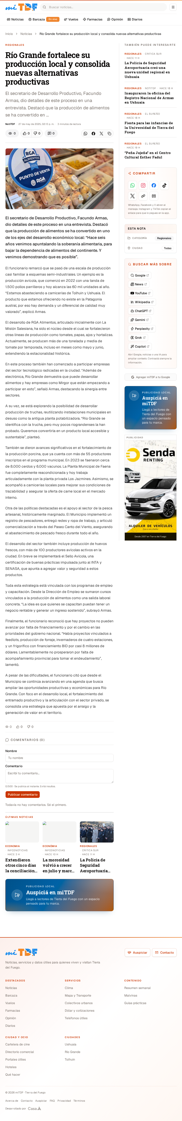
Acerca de (11, 1101)
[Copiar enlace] (109, 134)
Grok (138, 338)
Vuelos (10, 1003)
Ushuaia (70, 1044)
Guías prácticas (135, 1003)
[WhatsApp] (85, 134)
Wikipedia (142, 302)
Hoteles (10, 1067)
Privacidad (64, 1101)
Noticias (26, 34)
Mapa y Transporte (78, 995)
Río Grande (72, 1052)
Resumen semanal (137, 988)
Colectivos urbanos (79, 1003)
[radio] (26, 133)
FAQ (52, 1101)
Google (140, 275)
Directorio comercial (19, 1052)
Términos (79, 1101)
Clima (69, 988)
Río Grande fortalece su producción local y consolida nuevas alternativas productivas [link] (100, 34)
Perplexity (142, 329)
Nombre (11, 751)
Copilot (140, 346)
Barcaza (11, 995)
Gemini (140, 320)
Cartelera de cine (17, 1044)
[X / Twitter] (101, 134)
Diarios (10, 1026)
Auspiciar (140, 953)
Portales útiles (15, 1059)
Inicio (9, 34)
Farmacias (12, 1011)
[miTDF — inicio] (21, 952)
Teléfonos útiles (76, 1018)
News (139, 284)
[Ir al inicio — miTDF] (21, 7)
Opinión (10, 1018)
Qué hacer (12, 1075)
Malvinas (130, 995)
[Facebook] (93, 134)
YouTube (141, 293)
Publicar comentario (23, 795)
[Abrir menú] (173, 7)
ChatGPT (141, 311)
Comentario (13, 766)
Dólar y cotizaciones (79, 1011)
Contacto (167, 953)
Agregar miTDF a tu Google (153, 377)
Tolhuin (70, 1059)
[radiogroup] (32, 133)
